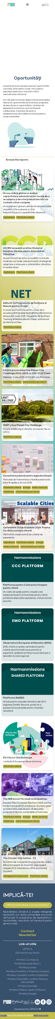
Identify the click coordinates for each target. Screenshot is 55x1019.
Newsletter (27, 935)
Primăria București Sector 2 (27, 964)
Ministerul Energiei (28, 994)
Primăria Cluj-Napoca (27, 960)
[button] (27, 4)
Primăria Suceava (27, 968)
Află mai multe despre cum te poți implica (27, 905)
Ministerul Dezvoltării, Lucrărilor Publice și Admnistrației (27, 980)
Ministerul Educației (27, 986)
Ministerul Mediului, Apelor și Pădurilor (27, 990)
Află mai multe (18, 1016)
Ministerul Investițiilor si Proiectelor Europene (27, 971)
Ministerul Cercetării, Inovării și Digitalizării (27, 975)
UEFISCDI (27, 949)
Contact (27, 931)
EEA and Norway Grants (27, 953)
